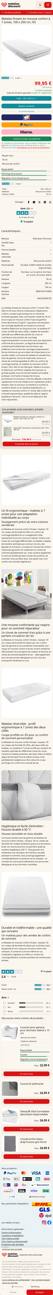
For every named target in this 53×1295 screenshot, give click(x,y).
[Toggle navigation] (48, 5)
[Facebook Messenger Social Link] (34, 201)
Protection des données (12, 1244)
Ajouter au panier (26, 106)
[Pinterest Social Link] (45, 201)
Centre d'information (11, 1232)
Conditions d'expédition (12, 1235)
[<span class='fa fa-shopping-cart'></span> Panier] (40, 5)
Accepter (40, 1292)
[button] (2, 50)
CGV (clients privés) (10, 1238)
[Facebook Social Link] (28, 201)
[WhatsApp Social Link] (50, 201)
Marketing (35, 1286)
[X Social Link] (39, 201)
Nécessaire (18, 1286)
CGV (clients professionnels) (14, 1241)
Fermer (13, 1292)
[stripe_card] (26, 117)
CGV (3, 145)
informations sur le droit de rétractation (33, 147)
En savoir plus (26, 1073)
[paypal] (26, 124)
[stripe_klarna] (26, 131)
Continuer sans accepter (12, 1249)
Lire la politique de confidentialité (16, 1280)
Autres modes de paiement (27, 138)
